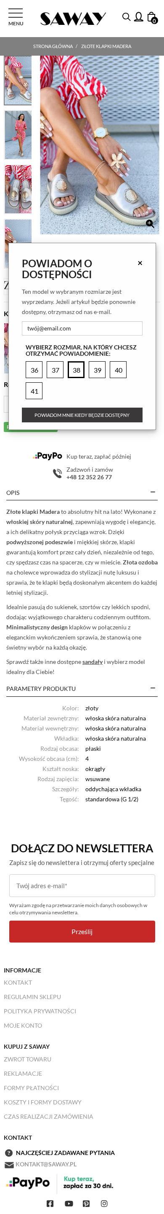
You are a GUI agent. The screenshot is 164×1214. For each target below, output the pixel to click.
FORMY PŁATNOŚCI (31, 1087)
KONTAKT (18, 982)
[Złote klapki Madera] (99, 145)
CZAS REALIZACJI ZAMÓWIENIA (48, 1116)
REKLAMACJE (23, 1073)
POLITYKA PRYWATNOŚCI (40, 1011)
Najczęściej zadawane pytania (65, 1153)
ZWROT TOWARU (27, 1059)
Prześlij (82, 931)
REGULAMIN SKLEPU (32, 996)
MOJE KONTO (23, 1025)
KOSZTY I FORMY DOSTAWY (43, 1102)
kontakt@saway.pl (46, 1164)
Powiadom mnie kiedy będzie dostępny (82, 415)
